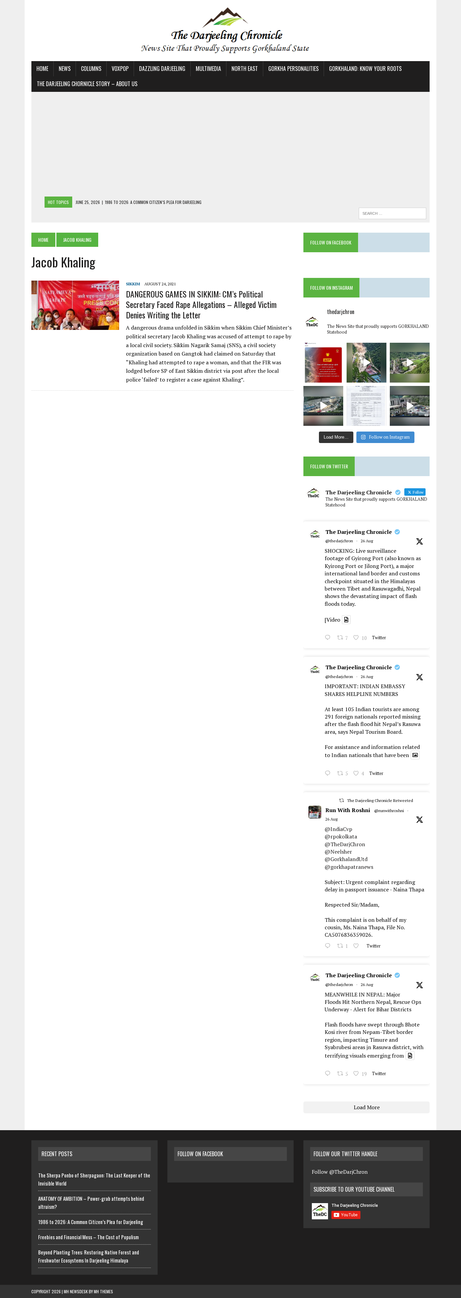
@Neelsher (338, 851)
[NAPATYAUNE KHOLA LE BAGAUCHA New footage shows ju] (366, 363)
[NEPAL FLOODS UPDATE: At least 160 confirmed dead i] (410, 363)
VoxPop (120, 68)
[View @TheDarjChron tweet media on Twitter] (346, 619)
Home (42, 68)
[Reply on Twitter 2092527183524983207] (329, 1074)
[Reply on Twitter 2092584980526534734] (329, 774)
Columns (91, 68)
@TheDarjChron (345, 844)
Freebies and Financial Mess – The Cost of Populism (88, 1237)
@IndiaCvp (338, 829)
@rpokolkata (341, 836)
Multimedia (208, 68)
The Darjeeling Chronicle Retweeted (380, 800)
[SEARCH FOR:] (392, 212)
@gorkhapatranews (349, 867)
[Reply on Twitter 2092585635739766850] (329, 638)
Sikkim (133, 283)
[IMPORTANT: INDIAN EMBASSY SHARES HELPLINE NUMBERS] (366, 406)
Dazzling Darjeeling (162, 68)
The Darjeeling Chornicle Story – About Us (87, 84)
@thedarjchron (339, 540)
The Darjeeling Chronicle (358, 532)
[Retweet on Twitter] (341, 800)
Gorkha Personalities (293, 68)
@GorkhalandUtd (346, 859)
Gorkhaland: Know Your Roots (365, 68)
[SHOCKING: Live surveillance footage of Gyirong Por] (410, 406)
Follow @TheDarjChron (340, 1171)
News (65, 68)
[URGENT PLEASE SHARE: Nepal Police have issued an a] (323, 363)
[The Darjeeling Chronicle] (230, 30)
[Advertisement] (230, 146)
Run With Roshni (347, 810)
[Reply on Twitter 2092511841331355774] (329, 946)
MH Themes (103, 1291)
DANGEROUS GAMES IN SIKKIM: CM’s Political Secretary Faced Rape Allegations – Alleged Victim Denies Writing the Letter (201, 304)
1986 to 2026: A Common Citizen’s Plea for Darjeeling (90, 1221)
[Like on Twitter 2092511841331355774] (358, 946)
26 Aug (367, 540)
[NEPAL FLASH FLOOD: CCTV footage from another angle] (323, 406)
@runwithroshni (389, 810)
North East (245, 68)
